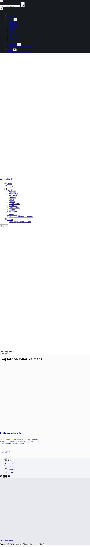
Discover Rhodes (7, 179)
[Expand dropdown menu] (15, 190)
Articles (10, 220)
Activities (12, 192)
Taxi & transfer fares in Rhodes (21, 217)
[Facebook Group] (9, 477)
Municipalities (14, 208)
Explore (10, 190)
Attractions (13, 196)
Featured (10, 187)
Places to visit (14, 204)
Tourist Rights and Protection (20, 222)
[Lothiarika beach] (21, 397)
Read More (9, 452)
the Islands (13, 212)
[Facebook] (1, 477)
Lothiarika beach (10, 433)
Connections (12, 215)
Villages (12, 210)
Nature (11, 200)
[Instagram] (6, 477)
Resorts (12, 202)
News (9, 184)
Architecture (13, 194)
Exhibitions (13, 206)
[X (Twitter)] (4, 477)
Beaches (12, 198)
